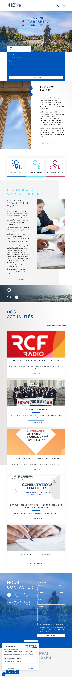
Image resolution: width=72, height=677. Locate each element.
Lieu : (10, 61)
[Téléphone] (58, 6)
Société (39, 599)
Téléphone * (41, 592)
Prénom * (40, 585)
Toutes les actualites (55, 325)
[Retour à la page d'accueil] (14, 5)
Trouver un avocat (12, 671)
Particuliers (36, 172)
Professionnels (55, 172)
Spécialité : (12, 68)
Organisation (48, 143)
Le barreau (16, 172)
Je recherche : (13, 54)
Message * (40, 606)
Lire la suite (36, 374)
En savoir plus (21, 280)
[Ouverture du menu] (63, 6)
